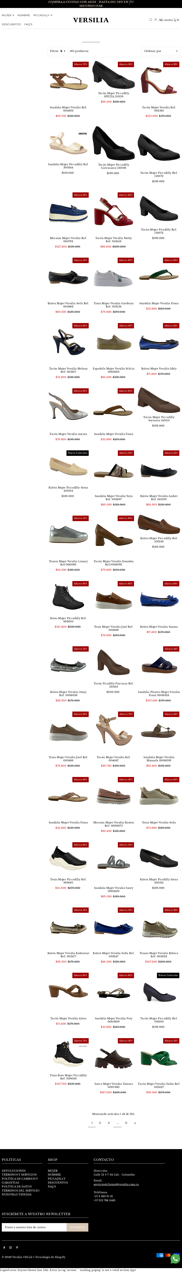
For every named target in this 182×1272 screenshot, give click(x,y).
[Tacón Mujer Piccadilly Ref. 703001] (159, 993)
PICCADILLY (57, 1178)
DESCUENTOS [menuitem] (11, 24)
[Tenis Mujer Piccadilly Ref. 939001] (68, 858)
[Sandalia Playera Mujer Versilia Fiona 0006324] (159, 666)
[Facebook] (4, 1248)
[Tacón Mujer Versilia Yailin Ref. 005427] (159, 1058)
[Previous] (52, 4)
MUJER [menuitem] (6, 15)
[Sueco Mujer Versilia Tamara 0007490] (113, 1058)
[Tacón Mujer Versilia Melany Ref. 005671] (68, 343)
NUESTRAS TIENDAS (17, 1194)
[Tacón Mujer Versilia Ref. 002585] (159, 82)
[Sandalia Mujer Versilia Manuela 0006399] (159, 732)
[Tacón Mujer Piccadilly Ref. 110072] (159, 147)
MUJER (53, 1170)
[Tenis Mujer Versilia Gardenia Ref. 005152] (113, 278)
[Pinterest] (17, 1248)
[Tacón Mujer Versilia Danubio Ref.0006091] (113, 536)
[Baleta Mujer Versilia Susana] (159, 601)
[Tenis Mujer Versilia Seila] (159, 797)
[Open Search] (150, 19)
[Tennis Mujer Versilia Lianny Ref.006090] (68, 536)
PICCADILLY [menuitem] (41, 15)
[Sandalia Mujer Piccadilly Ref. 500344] (68, 143)
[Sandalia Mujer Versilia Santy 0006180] (113, 862)
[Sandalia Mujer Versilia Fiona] (159, 278)
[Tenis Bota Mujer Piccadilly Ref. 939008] (68, 1054)
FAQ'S (52, 1186)
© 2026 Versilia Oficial (17, 1257)
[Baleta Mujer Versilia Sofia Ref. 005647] (113, 928)
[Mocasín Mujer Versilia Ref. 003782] (68, 212)
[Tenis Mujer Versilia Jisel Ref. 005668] (113, 601)
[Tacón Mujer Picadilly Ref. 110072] (159, 208)
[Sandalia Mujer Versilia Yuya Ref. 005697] (113, 470)
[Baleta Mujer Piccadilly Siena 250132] (68, 466)
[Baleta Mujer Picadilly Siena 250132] (159, 858)
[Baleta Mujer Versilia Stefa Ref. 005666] (68, 278)
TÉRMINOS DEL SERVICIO (20, 1190)
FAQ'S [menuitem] (28, 24)
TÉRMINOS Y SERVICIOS (19, 1174)
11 (126, 1122)
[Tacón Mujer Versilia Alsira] (68, 993)
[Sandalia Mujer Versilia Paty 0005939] (113, 993)
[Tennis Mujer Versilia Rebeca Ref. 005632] (159, 928)
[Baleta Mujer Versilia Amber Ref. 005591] (159, 470)
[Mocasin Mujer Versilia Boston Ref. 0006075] (113, 797)
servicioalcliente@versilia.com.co (116, 1184)
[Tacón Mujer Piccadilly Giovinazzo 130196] (113, 143)
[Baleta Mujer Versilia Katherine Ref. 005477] (68, 928)
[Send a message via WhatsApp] (175, 1259)
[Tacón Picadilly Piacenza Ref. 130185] (113, 662)
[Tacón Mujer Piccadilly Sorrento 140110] (159, 400)
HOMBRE (54, 1174)
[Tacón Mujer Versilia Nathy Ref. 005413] (113, 212)
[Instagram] (10, 1248)
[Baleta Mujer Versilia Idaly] (159, 343)
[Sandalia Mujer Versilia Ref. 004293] (68, 82)
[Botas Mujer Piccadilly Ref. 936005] (68, 597)
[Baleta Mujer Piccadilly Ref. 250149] (159, 524)
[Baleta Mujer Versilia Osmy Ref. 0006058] (68, 666)
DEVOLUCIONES (14, 1170)
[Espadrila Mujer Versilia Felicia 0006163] (113, 343)
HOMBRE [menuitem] (23, 15)
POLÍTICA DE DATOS (17, 1186)
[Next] (129, 4)
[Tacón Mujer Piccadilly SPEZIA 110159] (113, 75)
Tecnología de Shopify (50, 1257)
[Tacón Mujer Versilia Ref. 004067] (113, 732)
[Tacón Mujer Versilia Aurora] (68, 408)
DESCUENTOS (58, 1182)
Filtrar (54, 51)
